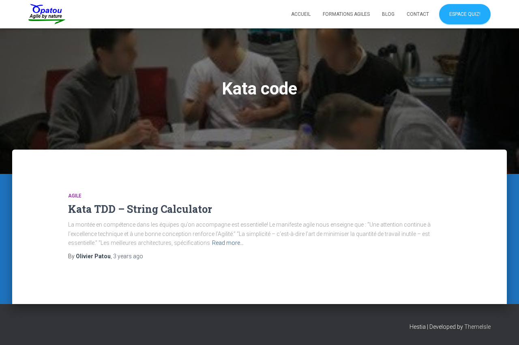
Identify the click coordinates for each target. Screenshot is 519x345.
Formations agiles (346, 14)
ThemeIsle (477, 327)
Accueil (301, 14)
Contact (418, 14)
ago (128, 256)
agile (74, 196)
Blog (388, 14)
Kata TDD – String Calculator (140, 209)
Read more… (228, 243)
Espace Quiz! (464, 14)
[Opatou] (46, 14)
